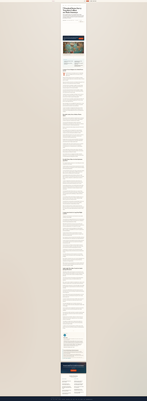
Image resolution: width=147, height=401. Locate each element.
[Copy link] (83, 21)
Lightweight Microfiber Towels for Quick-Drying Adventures (78, 66)
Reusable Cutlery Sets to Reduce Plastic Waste (68, 63)
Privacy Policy (63, 399)
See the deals (81, 38)
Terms (79, 399)
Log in (84, 399)
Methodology (69, 358)
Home (63, 5)
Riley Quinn (64, 20)
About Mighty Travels (69, 347)
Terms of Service (68, 399)
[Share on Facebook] (80, 21)
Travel (66, 5)
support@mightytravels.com (89, 399)
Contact (73, 347)
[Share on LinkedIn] (82, 21)
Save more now (73, 370)
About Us (56, 399)
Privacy (76, 399)
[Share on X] (79, 21)
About (64, 358)
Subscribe (81, 399)
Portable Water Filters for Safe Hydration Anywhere (78, 61)
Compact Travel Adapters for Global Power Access (68, 61)
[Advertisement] (73, 29)
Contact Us (59, 399)
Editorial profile (65, 347)
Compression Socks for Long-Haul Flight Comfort (78, 63)
